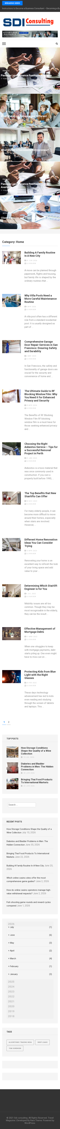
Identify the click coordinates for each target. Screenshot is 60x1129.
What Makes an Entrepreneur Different (24, 116)
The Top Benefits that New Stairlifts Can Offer (40, 495)
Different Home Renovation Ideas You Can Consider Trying (40, 542)
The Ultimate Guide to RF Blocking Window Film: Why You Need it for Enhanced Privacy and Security (40, 395)
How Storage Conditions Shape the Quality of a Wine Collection (36, 751)
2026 (11, 924)
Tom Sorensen (15, 1048)
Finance (6, 71)
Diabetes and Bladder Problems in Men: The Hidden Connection (37, 766)
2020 (11, 1006)
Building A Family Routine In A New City (39, 254)
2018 (11, 1016)
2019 (11, 1011)
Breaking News (12, 3)
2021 (11, 1001)
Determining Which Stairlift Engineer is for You (40, 587)
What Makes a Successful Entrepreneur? (25, 149)
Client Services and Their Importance (23, 217)
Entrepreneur (9, 112)
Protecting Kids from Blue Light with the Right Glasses (40, 674)
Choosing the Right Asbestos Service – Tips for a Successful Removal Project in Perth (41, 448)
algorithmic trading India (20, 1042)
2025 (11, 981)
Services (7, 213)
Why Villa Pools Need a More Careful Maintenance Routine (40, 298)
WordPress (29, 1123)
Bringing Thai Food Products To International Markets (36, 781)
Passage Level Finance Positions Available (26, 75)
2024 (11, 986)
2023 (11, 991)
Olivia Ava (31, 263)
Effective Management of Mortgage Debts (39, 630)
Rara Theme (36, 1120)
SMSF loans (42, 1042)
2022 (11, 996)
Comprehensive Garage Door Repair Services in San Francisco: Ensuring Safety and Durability (41, 346)
